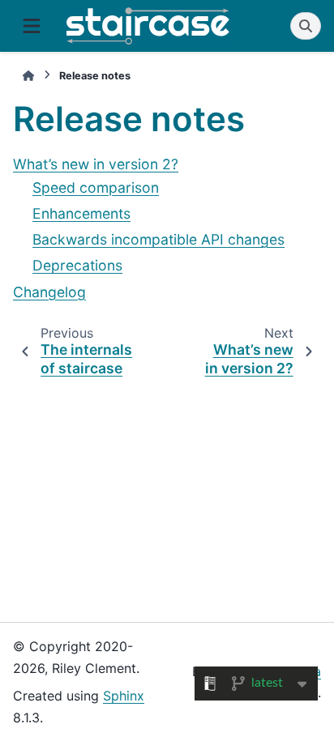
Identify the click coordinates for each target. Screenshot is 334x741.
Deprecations (77, 265)
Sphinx (123, 696)
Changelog (49, 291)
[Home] (28, 75)
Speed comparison (95, 187)
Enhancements (81, 213)
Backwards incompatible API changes (158, 239)
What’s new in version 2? (95, 163)
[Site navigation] (31, 26)
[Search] (305, 26)
